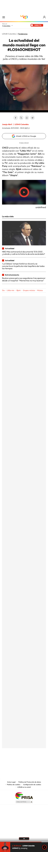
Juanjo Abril (7, 124)
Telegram (32, 117)
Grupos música (29, 290)
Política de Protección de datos (29, 782)
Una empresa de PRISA (24, 795)
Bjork (19, 290)
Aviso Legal (11, 782)
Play (44, 847)
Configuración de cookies (32, 785)
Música (40, 290)
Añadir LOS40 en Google (26, 136)
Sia (3, 290)
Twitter (21, 117)
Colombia (6, 26)
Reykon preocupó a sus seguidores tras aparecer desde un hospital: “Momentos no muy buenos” (24, 279)
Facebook (15, 117)
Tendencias (23, 34)
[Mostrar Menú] (3, 17)
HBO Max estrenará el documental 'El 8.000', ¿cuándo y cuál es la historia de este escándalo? (23, 252)
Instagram (19, 761)
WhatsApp (27, 117)
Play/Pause (24, 192)
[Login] (44, 17)
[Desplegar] (24, 838)
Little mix (10, 290)
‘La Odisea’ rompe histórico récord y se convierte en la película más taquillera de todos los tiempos (23, 266)
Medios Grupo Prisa (24, 801)
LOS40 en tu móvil (24, 787)
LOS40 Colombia (24, 17)
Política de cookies (13, 785)
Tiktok (14, 761)
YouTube (24, 761)
